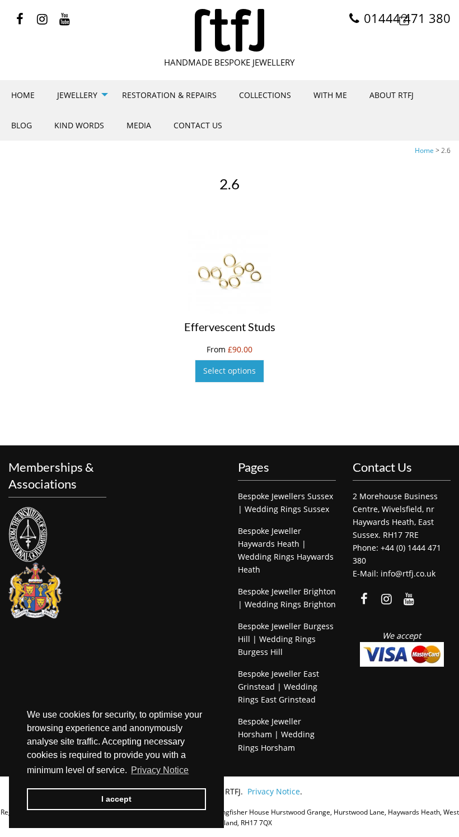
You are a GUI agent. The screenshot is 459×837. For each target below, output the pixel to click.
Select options (229, 370)
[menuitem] (23, 95)
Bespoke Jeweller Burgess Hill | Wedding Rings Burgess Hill (286, 639)
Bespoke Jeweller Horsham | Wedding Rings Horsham (276, 734)
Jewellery (77, 95)
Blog (21, 125)
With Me (330, 95)
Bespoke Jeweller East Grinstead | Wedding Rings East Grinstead (278, 686)
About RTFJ (391, 95)
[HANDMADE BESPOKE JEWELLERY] (229, 30)
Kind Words (79, 125)
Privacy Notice (273, 791)
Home (23, 95)
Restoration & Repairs (169, 95)
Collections (265, 95)
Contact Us (198, 125)
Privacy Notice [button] (160, 770)
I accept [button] (116, 798)
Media (139, 125)
